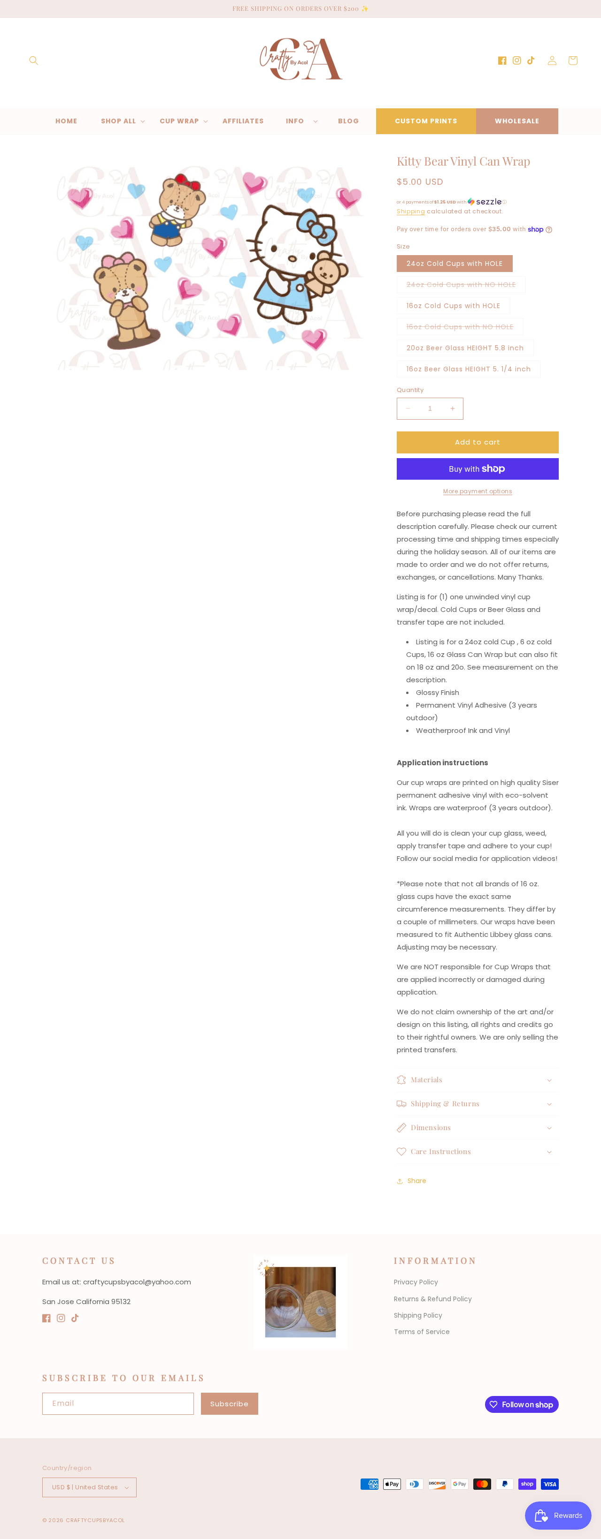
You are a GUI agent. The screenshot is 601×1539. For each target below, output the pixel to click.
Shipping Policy (418, 1315)
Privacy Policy (416, 1282)
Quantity (410, 389)
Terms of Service (422, 1331)
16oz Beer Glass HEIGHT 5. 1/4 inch (469, 369)
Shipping (411, 211)
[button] (33, 60)
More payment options (477, 491)
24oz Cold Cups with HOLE (455, 263)
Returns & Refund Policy (433, 1299)
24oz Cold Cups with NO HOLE (466, 286)
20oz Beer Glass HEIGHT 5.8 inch (465, 348)
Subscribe (229, 1404)
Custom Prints (426, 121)
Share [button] (417, 1180)
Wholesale (517, 121)
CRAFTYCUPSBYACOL (95, 1520)
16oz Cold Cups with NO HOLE (465, 328)
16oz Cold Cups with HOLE (454, 305)
